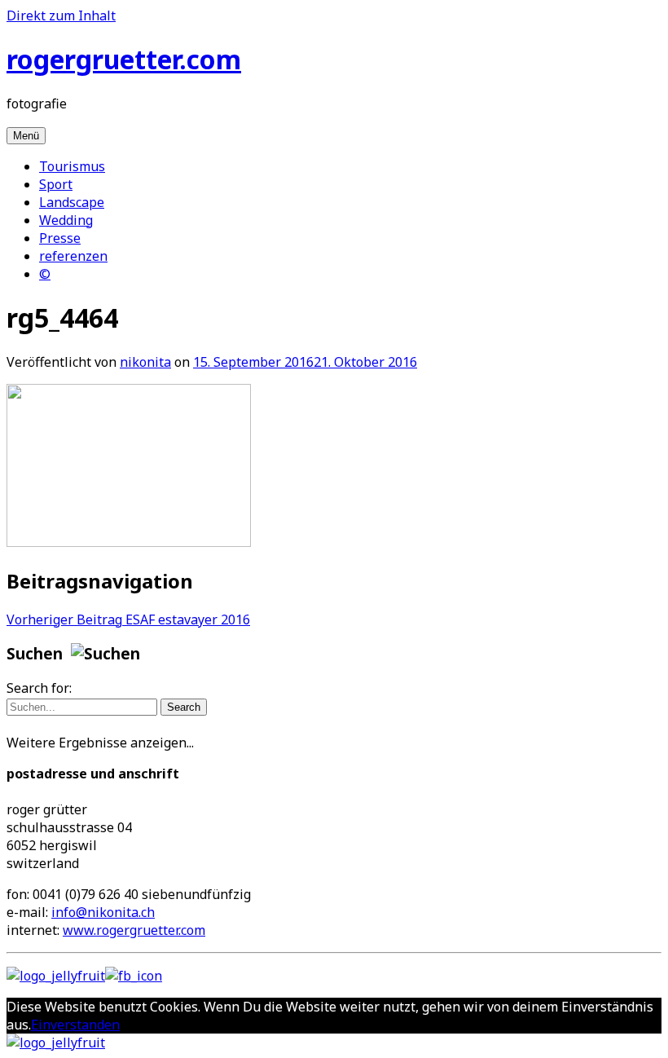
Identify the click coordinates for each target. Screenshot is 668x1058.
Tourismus (72, 166)
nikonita (145, 362)
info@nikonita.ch (103, 912)
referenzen (73, 256)
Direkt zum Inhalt (61, 15)
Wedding (66, 220)
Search (183, 707)
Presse (60, 238)
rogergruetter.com (124, 59)
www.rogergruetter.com (134, 930)
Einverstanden (75, 1025)
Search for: (39, 688)
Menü (26, 136)
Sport (56, 184)
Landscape (71, 202)
